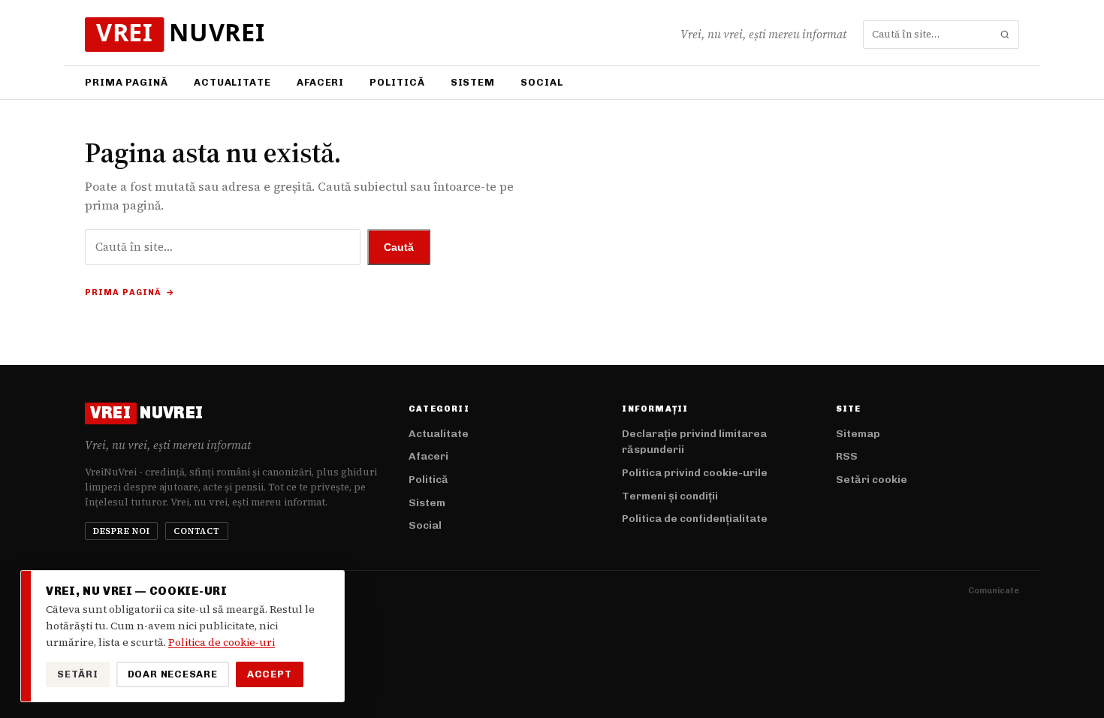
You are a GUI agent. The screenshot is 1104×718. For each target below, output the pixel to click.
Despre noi (121, 531)
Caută (399, 247)
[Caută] (1004, 34)
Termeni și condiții (670, 496)
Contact (196, 531)
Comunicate (993, 591)
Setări (77, 674)
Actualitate (232, 82)
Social (541, 82)
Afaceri (320, 82)
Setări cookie (871, 479)
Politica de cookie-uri (221, 642)
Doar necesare (173, 674)
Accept (269, 674)
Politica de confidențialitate (695, 518)
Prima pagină (126, 82)
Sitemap (858, 433)
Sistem (473, 82)
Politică (397, 82)
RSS (847, 456)
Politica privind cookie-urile (695, 472)
